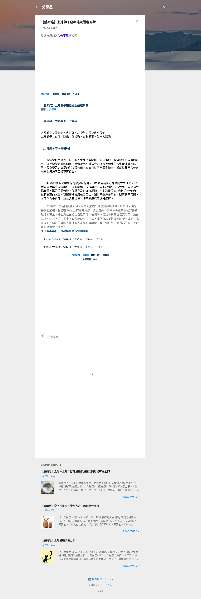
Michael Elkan (106, 585)
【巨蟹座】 (78, 239)
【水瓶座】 (88, 247)
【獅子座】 (88, 239)
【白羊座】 (46, 239)
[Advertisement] (156, 59)
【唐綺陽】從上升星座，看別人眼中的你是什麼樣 (70, 505)
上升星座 (55, 94)
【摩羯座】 (78, 247)
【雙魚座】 (99, 247)
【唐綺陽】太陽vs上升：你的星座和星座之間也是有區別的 (75, 471)
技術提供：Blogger (102, 579)
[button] (137, 21)
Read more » (131, 496)
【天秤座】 (46, 247)
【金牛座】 (56, 239)
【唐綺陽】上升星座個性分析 (58, 540)
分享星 (47, 7)
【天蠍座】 (56, 247)
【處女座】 (99, 239)
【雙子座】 (67, 239)
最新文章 (45, 94)
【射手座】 (67, 247)
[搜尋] (164, 8)
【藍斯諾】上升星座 (80, 255)
